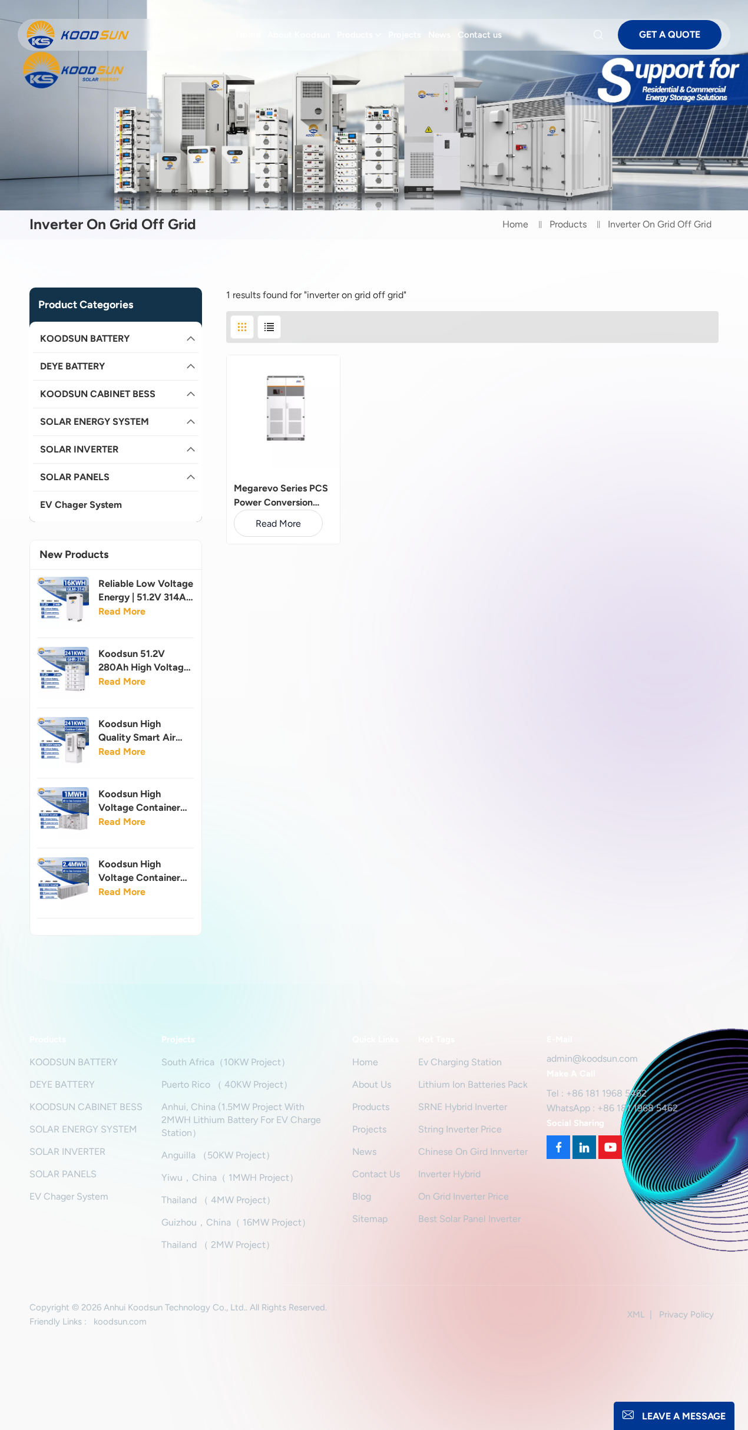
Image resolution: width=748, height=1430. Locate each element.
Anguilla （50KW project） (218, 1155)
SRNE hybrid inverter (462, 1106)
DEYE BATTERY (72, 366)
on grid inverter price (463, 1196)
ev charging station (460, 1062)
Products (355, 34)
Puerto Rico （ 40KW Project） (227, 1084)
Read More (121, 611)
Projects (404, 34)
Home (248, 34)
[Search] (600, 35)
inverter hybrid (449, 1174)
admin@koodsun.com (592, 1058)
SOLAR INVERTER (79, 449)
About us (371, 1084)
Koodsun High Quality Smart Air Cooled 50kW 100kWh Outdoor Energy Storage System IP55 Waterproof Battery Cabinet (142, 731)
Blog (361, 1196)
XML (636, 1314)
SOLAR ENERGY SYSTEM (94, 421)
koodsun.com (120, 1321)
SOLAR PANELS (75, 477)
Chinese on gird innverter (473, 1151)
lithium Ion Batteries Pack (473, 1084)
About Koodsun (298, 34)
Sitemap (370, 1218)
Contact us (480, 34)
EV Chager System (81, 504)
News (439, 34)
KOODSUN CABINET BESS (97, 393)
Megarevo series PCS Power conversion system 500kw (281, 496)
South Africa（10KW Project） (225, 1062)
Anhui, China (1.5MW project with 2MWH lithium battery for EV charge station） (241, 1119)
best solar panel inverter (469, 1218)
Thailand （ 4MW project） (218, 1200)
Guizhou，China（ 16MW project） (236, 1222)
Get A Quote (669, 34)
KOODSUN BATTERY (85, 338)
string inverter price (460, 1129)
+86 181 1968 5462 (606, 1093)
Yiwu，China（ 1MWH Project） (230, 1177)
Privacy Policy (686, 1314)
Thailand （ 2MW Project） (218, 1244)
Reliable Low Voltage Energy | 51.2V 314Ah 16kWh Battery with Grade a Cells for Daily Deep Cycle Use (145, 590)
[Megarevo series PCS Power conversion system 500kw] (283, 411)
